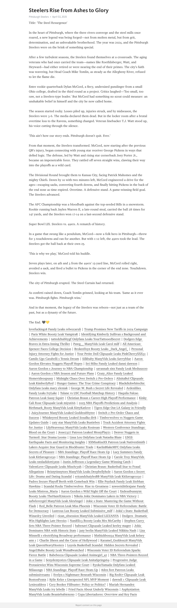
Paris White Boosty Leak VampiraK (54, 334)
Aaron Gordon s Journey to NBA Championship (61, 368)
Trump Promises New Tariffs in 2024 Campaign (116, 329)
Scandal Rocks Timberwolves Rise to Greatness (76, 486)
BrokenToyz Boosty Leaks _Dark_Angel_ (101, 349)
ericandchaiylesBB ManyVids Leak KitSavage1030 (108, 476)
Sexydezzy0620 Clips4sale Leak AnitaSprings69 (77, 560)
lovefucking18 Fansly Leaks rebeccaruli (55, 329)
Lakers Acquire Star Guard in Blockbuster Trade (61, 447)
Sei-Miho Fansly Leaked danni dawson (111, 363)
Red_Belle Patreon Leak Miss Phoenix (64, 506)
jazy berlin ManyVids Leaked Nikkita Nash (107, 530)
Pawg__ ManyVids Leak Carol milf (96, 344)
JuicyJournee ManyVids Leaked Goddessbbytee (63, 413)
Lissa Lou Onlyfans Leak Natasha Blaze (96, 437)
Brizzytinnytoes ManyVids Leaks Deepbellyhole (79, 472)
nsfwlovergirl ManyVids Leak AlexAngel (56, 501)
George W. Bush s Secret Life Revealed (97, 388)
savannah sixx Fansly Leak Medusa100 (121, 368)
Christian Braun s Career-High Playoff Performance (101, 398)
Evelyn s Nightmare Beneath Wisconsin (79, 575)
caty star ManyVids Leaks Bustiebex (76, 422)
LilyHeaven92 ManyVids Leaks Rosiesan (73, 427)
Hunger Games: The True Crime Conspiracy (86, 383)
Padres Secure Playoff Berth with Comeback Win (62, 481)
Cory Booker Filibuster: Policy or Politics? (77, 584)
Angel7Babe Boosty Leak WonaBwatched (56, 550)
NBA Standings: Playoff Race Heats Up (84, 452)
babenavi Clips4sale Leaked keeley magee (103, 526)
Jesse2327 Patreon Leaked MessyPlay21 (84, 432)
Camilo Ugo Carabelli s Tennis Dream (54, 359)
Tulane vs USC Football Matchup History (87, 393)
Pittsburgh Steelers (39, 16)
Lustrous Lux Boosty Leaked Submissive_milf (82, 511)
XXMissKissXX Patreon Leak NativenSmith (116, 442)
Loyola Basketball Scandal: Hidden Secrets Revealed (102, 545)
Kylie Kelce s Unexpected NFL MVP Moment (79, 579)
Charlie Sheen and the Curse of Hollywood (68, 540)
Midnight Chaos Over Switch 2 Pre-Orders (84, 378)
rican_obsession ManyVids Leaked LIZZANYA (88, 516)
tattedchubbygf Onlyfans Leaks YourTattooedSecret (85, 339)
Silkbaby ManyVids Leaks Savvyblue (106, 359)
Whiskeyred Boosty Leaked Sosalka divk (69, 417)
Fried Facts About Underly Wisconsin (93, 589)
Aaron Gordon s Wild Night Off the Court (89, 491)
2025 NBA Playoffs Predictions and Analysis (108, 403)
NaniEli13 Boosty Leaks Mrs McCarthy (95, 521)
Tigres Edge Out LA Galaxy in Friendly (120, 408)
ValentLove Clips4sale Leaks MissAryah (55, 467)
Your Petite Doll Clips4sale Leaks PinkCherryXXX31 (111, 354)
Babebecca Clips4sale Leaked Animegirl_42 (78, 555)
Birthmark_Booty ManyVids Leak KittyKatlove (60, 408)
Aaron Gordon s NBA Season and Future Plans (62, 373)
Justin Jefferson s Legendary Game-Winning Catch (97, 462)
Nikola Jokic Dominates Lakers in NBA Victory (105, 496)
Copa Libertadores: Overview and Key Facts (107, 594)
